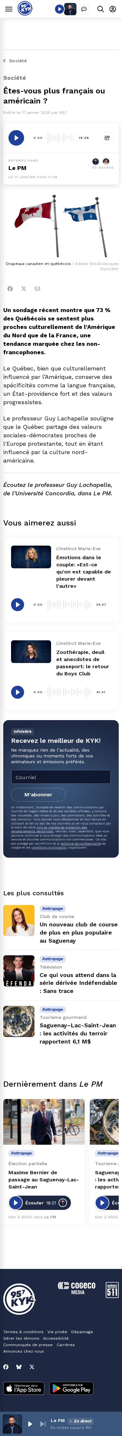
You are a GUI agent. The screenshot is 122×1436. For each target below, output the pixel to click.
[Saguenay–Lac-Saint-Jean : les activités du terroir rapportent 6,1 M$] (18, 1021)
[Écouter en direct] (59, 9)
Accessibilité (56, 1338)
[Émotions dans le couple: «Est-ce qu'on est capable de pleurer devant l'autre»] (31, 557)
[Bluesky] (18, 1367)
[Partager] (107, 138)
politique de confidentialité (81, 843)
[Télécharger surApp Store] (23, 1389)
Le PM (17, 167)
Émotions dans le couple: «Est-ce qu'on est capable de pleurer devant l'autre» (83, 571)
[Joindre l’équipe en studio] (84, 9)
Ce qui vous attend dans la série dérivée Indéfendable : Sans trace (78, 983)
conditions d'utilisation (49, 847)
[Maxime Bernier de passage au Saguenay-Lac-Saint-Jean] (44, 1122)
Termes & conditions (23, 1332)
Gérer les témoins (21, 1338)
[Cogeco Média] (76, 1292)
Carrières (66, 1345)
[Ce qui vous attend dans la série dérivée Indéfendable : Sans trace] (18, 970)
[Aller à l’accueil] (25, 14)
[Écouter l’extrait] (16, 138)
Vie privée (57, 1332)
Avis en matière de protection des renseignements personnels (49, 829)
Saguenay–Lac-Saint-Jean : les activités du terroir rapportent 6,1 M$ (78, 1033)
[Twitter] (24, 289)
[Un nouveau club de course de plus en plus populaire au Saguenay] (18, 920)
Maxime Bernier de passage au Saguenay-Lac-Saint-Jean (43, 1179)
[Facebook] (10, 289)
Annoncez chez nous (23, 1351)
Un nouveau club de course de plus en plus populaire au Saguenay (79, 932)
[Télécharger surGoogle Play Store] (71, 1389)
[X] (31, 1367)
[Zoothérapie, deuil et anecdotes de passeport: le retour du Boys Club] (31, 651)
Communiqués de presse (28, 1345)
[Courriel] (37, 289)
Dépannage (82, 1332)
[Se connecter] (113, 9)
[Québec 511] (112, 1296)
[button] (29, 1424)
